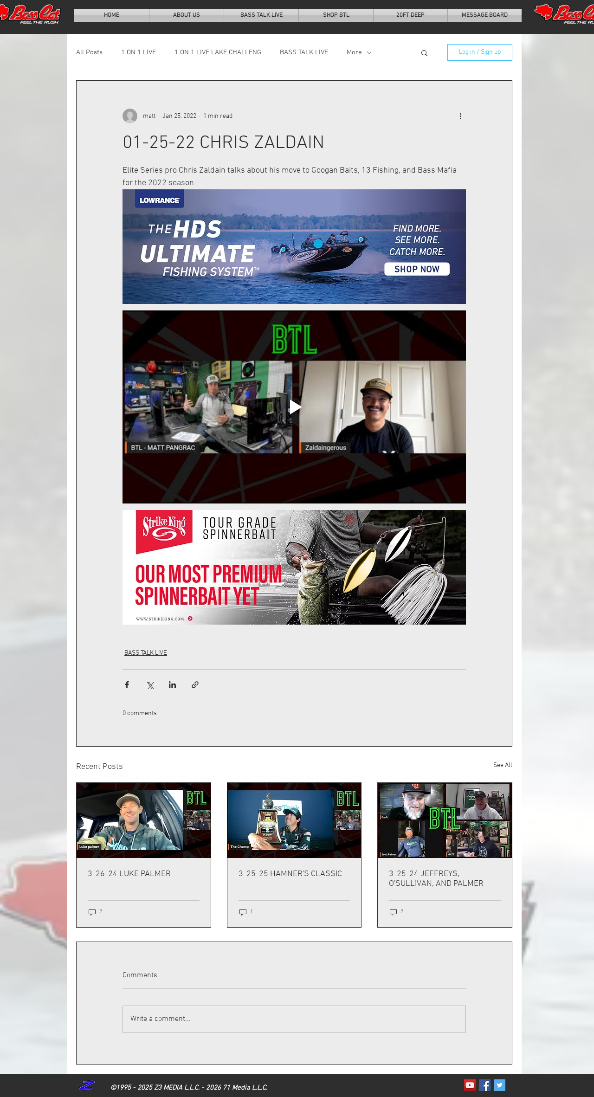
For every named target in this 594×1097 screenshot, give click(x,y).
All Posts (89, 52)
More (354, 52)
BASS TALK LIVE (304, 52)
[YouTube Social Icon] (470, 1085)
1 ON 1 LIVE (138, 52)
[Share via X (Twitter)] (149, 684)
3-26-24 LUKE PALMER (129, 874)
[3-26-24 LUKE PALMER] (144, 820)
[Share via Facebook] (127, 684)
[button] (424, 52)
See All (502, 765)
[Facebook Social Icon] (485, 1085)
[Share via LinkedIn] (172, 684)
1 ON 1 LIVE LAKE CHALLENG (217, 52)
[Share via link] (195, 684)
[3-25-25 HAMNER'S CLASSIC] (294, 820)
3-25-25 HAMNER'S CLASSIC (290, 874)
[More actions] (460, 116)
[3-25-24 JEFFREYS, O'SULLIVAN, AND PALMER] (445, 820)
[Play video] (294, 406)
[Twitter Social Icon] (499, 1085)
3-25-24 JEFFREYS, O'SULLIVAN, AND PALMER (436, 879)
